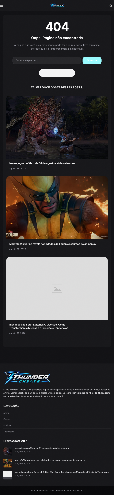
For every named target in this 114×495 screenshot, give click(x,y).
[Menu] (3, 5)
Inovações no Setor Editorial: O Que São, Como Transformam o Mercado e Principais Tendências (62, 472)
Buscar (93, 60)
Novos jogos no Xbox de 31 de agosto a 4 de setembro (42, 163)
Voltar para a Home (58, 72)
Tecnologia (8, 431)
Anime (6, 413)
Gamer (6, 419)
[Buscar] (110, 5)
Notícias (7, 425)
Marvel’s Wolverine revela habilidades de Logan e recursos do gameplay (52, 243)
